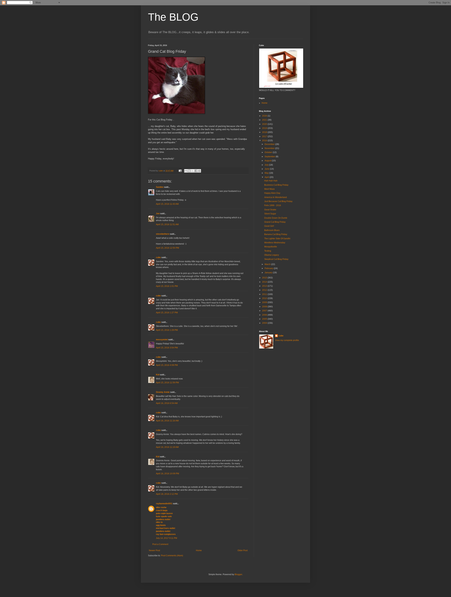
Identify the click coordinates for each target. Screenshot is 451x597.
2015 (265, 277)
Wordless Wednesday (274, 242)
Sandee (159, 187)
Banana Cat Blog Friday (275, 234)
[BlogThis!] (189, 171)
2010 (265, 298)
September (270, 156)
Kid (157, 374)
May (267, 173)
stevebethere (162, 234)
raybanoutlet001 (164, 503)
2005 (265, 319)
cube (158, 257)
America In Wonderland (275, 197)
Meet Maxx (269, 189)
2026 (265, 116)
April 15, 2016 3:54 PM (167, 347)
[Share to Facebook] (196, 171)
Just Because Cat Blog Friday (278, 201)
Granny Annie (163, 392)
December (270, 144)
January (269, 272)
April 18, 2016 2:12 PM (167, 494)
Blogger (238, 574)
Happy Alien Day (272, 193)
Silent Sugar (270, 213)
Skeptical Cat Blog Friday (276, 259)
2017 (265, 136)
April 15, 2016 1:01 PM (167, 286)
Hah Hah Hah (270, 180)
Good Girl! (269, 226)
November (270, 148)
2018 (265, 132)
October (269, 152)
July (267, 165)
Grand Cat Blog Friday (275, 222)
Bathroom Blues (272, 230)
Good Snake (270, 209)
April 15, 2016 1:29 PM (167, 330)
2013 (265, 286)
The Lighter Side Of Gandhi (277, 238)
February (269, 268)
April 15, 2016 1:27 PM (167, 312)
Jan (158, 213)
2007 (265, 310)
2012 (265, 290)
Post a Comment (160, 544)
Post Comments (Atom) (172, 555)
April (267, 177)
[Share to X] (192, 171)
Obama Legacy (271, 255)
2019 (265, 128)
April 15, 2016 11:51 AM (167, 224)
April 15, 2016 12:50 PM (167, 248)
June (267, 169)
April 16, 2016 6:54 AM (167, 403)
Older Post (242, 550)
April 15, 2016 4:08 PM (167, 365)
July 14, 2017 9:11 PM (166, 538)
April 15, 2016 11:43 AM (167, 204)
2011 (265, 294)
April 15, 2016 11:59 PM (167, 382)
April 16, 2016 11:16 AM (167, 420)
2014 (265, 282)
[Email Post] (180, 171)
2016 (265, 140)
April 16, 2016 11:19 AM (167, 447)
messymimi (162, 339)
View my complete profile (287, 340)
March (268, 264)
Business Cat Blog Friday (276, 185)
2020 (265, 124)
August (268, 160)
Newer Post (154, 550)
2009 (265, 302)
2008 (265, 306)
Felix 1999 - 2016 (272, 205)
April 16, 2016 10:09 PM (167, 473)
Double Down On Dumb (275, 218)
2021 (265, 120)
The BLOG (173, 17)
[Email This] (186, 171)
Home (199, 550)
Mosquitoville (270, 246)
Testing (267, 251)
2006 (265, 315)
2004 (265, 323)
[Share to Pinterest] (199, 171)
